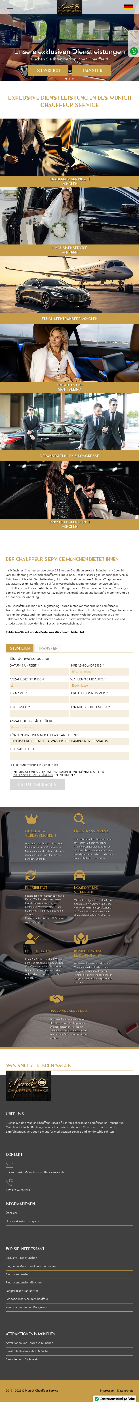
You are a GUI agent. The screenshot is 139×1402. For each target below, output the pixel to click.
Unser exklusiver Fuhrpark (22, 1221)
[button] (4, 40)
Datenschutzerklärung (33, 775)
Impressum (107, 1390)
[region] (69, 40)
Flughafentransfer (17, 1274)
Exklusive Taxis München (21, 1258)
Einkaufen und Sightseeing (23, 1359)
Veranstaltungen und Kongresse (26, 1307)
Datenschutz (125, 1390)
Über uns (12, 1213)
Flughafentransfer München (24, 1282)
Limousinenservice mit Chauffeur (27, 1299)
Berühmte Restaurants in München (28, 1351)
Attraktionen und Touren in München (29, 1343)
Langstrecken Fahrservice (22, 1291)
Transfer (91, 70)
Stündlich (48, 70)
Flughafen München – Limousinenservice (32, 1266)
